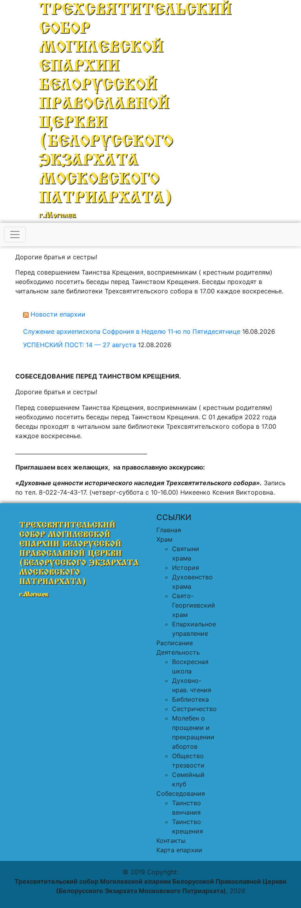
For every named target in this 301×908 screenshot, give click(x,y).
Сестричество (194, 709)
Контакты (171, 840)
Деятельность (178, 652)
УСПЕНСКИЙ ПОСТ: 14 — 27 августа (79, 345)
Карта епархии (179, 850)
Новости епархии (58, 314)
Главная (168, 530)
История (185, 567)
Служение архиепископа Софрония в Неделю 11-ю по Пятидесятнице (131, 331)
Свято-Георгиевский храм (193, 605)
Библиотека (190, 699)
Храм (164, 539)
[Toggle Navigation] (15, 234)
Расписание (174, 643)
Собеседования (180, 793)
